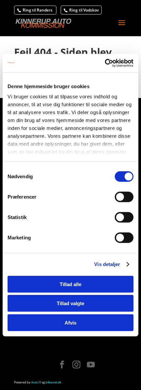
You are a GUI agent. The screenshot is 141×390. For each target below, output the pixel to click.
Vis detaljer (107, 264)
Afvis (70, 322)
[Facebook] (62, 365)
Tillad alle (70, 284)
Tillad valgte (70, 303)
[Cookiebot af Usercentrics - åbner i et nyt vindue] (104, 63)
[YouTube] (91, 365)
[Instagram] (76, 365)
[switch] (124, 196)
